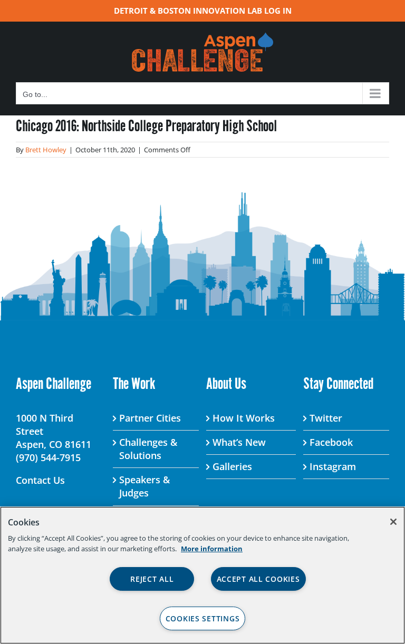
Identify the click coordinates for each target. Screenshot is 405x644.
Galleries (232, 466)
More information (212, 548)
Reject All (151, 579)
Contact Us (40, 480)
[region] (202, 575)
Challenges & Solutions (148, 449)
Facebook (331, 442)
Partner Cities (150, 418)
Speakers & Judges (144, 486)
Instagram (333, 466)
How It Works (244, 418)
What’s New (239, 442)
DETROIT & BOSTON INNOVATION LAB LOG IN (203, 10)
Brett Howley (45, 149)
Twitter (326, 418)
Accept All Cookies (258, 579)
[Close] (393, 521)
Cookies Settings (203, 618)
